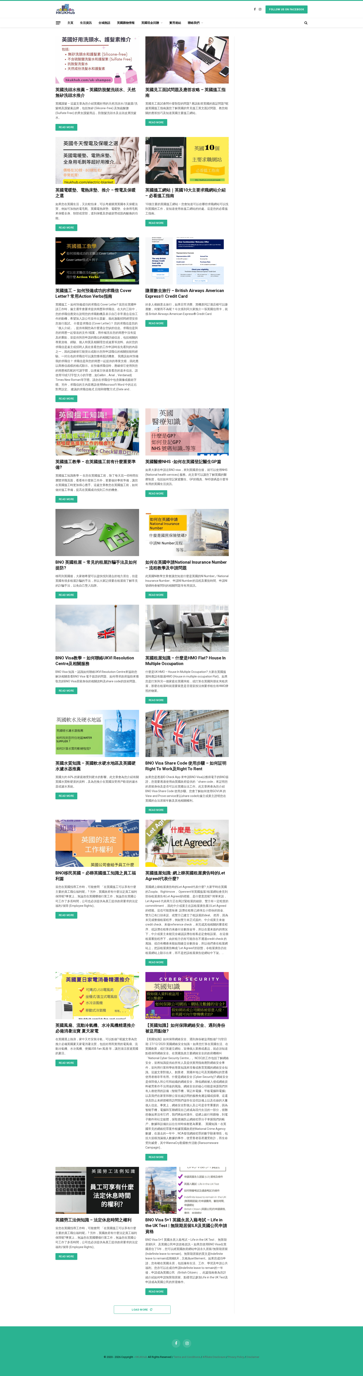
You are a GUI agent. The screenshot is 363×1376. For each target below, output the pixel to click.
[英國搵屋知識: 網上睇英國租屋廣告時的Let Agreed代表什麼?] (187, 843)
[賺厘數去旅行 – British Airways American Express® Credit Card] (187, 260)
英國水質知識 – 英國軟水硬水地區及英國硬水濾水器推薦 (95, 766)
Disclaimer (252, 1357)
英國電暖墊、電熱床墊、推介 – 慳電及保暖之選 (95, 192)
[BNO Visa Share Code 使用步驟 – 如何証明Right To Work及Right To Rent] (187, 733)
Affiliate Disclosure (214, 1357)
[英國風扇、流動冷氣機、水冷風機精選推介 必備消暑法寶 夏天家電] (97, 995)
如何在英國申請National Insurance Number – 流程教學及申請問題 (186, 565)
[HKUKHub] (65, 9)
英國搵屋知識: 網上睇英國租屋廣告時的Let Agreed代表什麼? (185, 875)
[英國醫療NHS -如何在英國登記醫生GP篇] (187, 432)
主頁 (70, 22)
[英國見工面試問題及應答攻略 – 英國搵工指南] (187, 60)
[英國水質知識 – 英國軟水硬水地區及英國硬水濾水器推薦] (97, 733)
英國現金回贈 (150, 22)
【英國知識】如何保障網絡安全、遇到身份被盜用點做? (185, 1028)
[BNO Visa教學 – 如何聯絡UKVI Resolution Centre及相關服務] (97, 628)
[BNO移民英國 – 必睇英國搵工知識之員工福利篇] (97, 843)
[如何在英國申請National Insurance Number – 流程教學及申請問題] (187, 532)
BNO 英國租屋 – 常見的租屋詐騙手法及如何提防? (96, 565)
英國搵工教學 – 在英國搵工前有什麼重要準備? (95, 464)
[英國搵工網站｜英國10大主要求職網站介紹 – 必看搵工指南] (187, 160)
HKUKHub (141, 1357)
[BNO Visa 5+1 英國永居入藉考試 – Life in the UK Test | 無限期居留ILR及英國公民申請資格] (187, 1190)
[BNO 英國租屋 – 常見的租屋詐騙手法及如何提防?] (97, 532)
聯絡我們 (194, 22)
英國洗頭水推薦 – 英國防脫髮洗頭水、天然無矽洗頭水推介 (95, 92)
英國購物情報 (126, 22)
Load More (140, 1309)
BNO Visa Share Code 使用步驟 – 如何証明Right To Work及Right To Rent (185, 766)
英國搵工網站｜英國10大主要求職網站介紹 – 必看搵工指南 (185, 192)
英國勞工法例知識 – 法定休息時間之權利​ (93, 1219)
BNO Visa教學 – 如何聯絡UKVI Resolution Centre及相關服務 (94, 660)
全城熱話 (104, 22)
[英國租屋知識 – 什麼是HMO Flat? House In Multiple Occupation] (187, 628)
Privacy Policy (236, 1357)
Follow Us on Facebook (286, 9)
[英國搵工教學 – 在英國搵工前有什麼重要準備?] (97, 432)
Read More (66, 127)
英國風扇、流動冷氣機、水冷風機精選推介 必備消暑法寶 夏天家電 (95, 1028)
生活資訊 (86, 22)
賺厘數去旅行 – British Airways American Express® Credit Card (184, 293)
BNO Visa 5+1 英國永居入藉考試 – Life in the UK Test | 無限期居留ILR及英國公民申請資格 (186, 1225)
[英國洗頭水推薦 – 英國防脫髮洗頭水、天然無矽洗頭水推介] (97, 60)
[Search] (306, 22)
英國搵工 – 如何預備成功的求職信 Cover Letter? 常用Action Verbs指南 (93, 293)
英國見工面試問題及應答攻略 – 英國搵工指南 (185, 92)
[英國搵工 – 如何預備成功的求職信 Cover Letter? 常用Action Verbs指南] (97, 260)
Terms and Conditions (187, 1357)
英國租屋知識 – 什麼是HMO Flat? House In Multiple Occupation (185, 660)
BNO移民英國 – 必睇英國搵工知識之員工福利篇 (95, 875)
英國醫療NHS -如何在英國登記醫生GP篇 (183, 461)
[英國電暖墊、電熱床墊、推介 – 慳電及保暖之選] (97, 160)
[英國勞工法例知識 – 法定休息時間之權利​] (97, 1190)
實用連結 (175, 22)
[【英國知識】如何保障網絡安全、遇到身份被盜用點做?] (187, 995)
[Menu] (58, 23)
